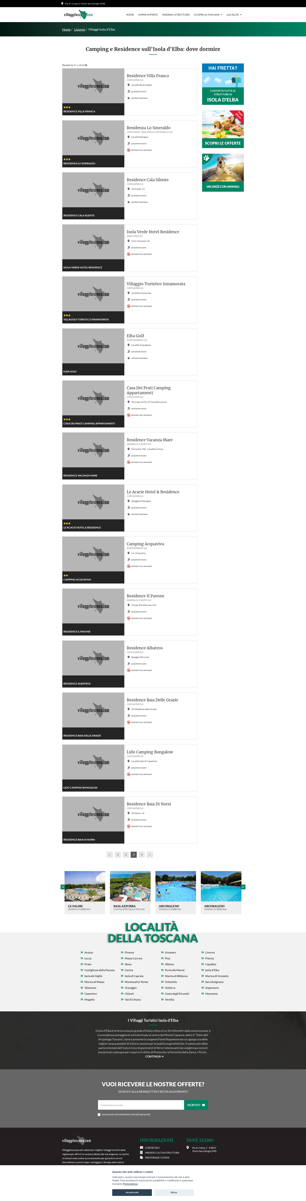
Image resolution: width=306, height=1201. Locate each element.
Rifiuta (174, 1192)
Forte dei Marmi (175, 970)
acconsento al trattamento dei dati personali (126, 1114)
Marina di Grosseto (217, 976)
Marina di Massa (94, 982)
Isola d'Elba (212, 970)
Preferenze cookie (157, 1157)
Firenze (129, 952)
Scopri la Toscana (206, 14)
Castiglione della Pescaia (99, 970)
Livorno (79, 29)
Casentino (90, 993)
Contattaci (152, 1147)
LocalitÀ (233, 14)
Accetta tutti (132, 1192)
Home (130, 14)
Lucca (87, 958)
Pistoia (209, 958)
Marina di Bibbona (176, 976)
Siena (128, 964)
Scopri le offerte (223, 143)
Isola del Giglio (93, 976)
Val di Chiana (133, 999)
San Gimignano (214, 982)
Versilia (169, 999)
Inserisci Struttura (176, 14)
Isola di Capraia (134, 976)
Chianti (129, 993)
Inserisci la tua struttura (162, 1152)
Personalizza (130, 1184)
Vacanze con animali (222, 186)
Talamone (90, 987)
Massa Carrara (133, 958)
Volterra (170, 987)
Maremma (211, 993)
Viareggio (131, 987)
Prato (87, 964)
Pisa (167, 958)
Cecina (129, 970)
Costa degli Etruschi (177, 993)
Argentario (212, 987)
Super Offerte (148, 14)
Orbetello (171, 982)
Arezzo (88, 952)
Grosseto (170, 952)
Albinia (169, 964)
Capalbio (210, 964)
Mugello (89, 999)
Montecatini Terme (136, 982)
